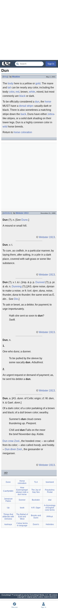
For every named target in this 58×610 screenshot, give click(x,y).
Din (16, 299)
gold (37, 83)
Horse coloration (22, 482)
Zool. (17, 441)
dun (37, 101)
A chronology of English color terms (49, 507)
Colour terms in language (22, 524)
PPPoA (50, 516)
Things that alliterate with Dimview (8, 516)
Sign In (51, 64)
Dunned (40, 282)
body (10, 83)
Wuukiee (16, 77)
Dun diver (10, 449)
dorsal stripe (26, 105)
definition (7, 213)
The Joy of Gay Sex (35, 491)
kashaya (8, 524)
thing (5, 77)
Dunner (22, 500)
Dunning (17, 286)
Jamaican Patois (8, 500)
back (23, 114)
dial (49, 500)
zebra (51, 114)
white (32, 91)
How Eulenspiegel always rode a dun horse (22, 491)
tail (9, 87)
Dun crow (8, 441)
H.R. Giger (35, 508)
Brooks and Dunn (36, 516)
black (22, 96)
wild (5, 126)
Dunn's (36, 524)
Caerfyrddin (8, 491)
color (11, 91)
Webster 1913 (22, 213)
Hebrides (50, 524)
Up (8, 508)
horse (48, 101)
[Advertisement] (29, 30)
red (17, 91)
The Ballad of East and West (22, 516)
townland (50, 482)
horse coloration (23, 132)
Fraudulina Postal (49, 491)
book (22, 508)
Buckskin (36, 500)
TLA (36, 482)
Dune (24, 219)
